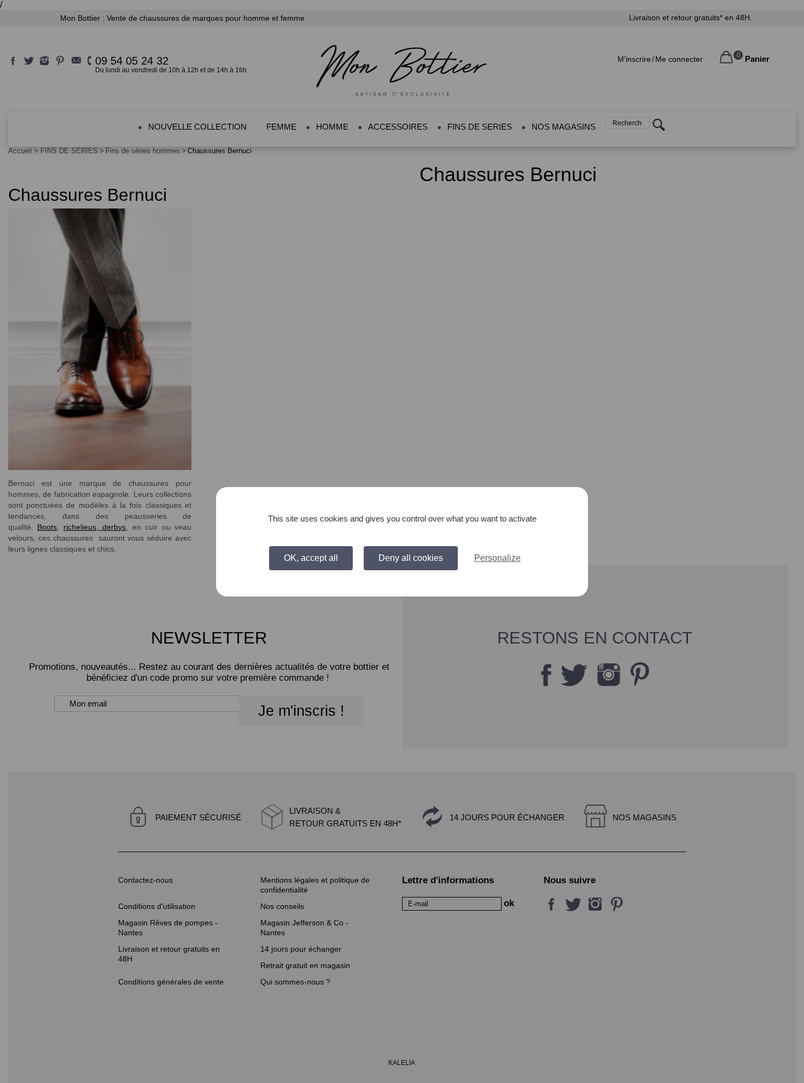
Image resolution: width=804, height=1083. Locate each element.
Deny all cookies (410, 558)
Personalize (497, 558)
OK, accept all (311, 558)
